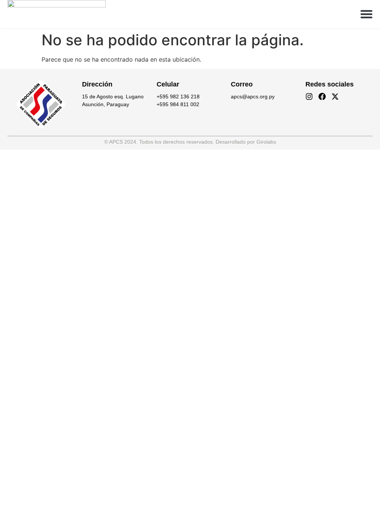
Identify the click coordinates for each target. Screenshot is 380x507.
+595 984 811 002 (178, 104)
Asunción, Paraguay (105, 104)
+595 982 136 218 (178, 96)
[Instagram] (309, 96)
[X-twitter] (335, 96)
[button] (367, 14)
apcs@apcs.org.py (253, 96)
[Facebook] (322, 96)
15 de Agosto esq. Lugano (113, 96)
